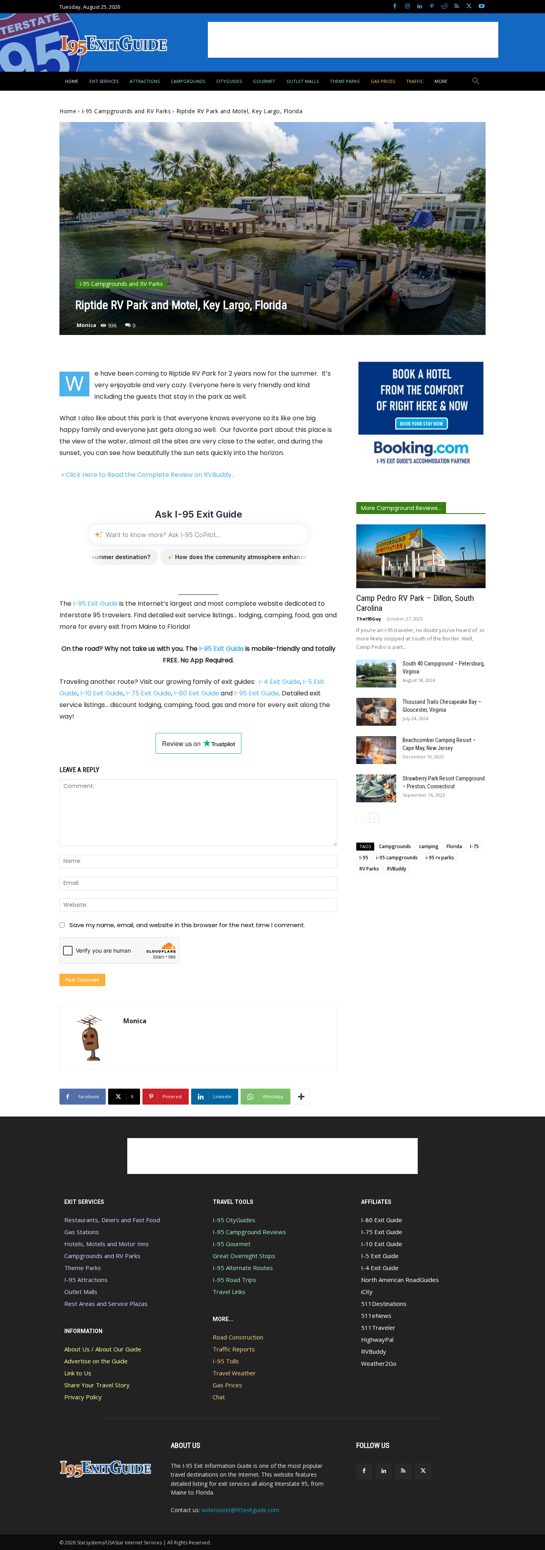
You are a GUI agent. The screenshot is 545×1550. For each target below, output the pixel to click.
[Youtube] (481, 6)
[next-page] (374, 818)
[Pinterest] (432, 6)
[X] (469, 6)
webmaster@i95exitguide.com (240, 1510)
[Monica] (91, 1037)
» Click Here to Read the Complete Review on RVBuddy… (147, 474)
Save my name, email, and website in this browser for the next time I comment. (187, 925)
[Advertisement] (353, 40)
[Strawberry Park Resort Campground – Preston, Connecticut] (376, 788)
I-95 (363, 857)
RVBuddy (396, 868)
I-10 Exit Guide (101, 693)
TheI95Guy (368, 619)
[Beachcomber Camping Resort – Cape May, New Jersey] (376, 750)
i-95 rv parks (440, 857)
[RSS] (456, 6)
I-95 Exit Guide (95, 603)
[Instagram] (407, 6)
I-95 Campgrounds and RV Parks (126, 111)
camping (428, 846)
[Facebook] (395, 6)
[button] (476, 81)
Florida (454, 846)
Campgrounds (395, 846)
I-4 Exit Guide (279, 681)
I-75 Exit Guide (148, 693)
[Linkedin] (419, 6)
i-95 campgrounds (397, 857)
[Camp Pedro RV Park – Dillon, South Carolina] (421, 556)
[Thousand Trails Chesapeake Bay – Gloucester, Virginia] (376, 712)
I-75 (474, 846)
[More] (301, 1097)
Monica (86, 325)
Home (67, 111)
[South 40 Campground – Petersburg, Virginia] (376, 673)
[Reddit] (444, 6)
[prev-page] (361, 818)
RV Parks (369, 868)
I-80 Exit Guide (196, 693)
